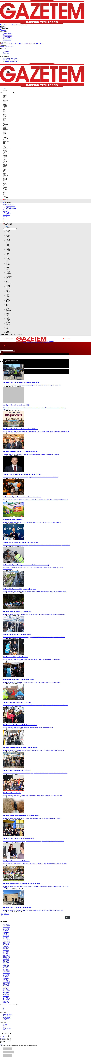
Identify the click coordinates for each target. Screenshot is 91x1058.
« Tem (1, 1044)
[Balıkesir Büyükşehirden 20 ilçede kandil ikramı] (13, 676)
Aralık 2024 (6, 950)
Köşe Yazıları (6, 212)
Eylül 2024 (5, 953)
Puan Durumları (7, 1018)
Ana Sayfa (4, 24)
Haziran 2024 (6, 957)
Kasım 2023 (6, 966)
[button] (4, 345)
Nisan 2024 (6, 960)
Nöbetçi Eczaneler (6, 43)
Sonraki (7, 914)
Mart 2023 (5, 976)
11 (2, 1038)
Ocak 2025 (5, 948)
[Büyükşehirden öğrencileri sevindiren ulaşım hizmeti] (13, 744)
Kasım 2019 (6, 997)
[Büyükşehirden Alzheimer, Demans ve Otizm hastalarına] (13, 812)
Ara (1, 915)
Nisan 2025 (6, 945)
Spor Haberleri (6, 37)
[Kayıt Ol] (63, 338)
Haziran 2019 (6, 998)
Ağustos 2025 (6, 939)
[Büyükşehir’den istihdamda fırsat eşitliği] (13, 402)
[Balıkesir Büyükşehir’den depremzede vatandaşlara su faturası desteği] (13, 562)
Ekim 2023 (5, 968)
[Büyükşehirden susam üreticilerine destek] (13, 767)
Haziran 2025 (6, 942)
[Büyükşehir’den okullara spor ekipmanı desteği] (13, 835)
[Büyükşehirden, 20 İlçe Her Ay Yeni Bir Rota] (13, 608)
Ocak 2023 (5, 979)
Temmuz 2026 (6, 925)
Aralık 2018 (6, 1002)
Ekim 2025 (5, 937)
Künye (4, 216)
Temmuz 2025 (6, 941)
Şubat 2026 (6, 932)
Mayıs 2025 (6, 943)
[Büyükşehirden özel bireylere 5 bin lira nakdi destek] (13, 722)
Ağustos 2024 (6, 955)
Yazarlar (24, 24)
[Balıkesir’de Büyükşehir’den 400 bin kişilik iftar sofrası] (13, 539)
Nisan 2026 (6, 929)
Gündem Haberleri (7, 33)
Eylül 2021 (5, 989)
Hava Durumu (15, 43)
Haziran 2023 (6, 973)
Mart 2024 (5, 961)
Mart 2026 (5, 930)
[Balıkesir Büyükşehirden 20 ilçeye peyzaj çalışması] (13, 586)
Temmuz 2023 (6, 971)
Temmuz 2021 (6, 991)
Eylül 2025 (5, 938)
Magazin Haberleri (7, 38)
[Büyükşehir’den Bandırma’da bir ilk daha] (13, 858)
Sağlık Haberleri (7, 40)
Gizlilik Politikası (7, 1028)
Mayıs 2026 (6, 928)
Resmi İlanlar (6, 215)
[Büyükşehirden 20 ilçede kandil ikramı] (13, 654)
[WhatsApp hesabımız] (11, 339)
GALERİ (8, 223)
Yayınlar (3, 30)
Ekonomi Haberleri (7, 35)
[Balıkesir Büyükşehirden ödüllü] (13, 517)
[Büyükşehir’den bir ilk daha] (13, 790)
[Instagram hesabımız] (3, 221)
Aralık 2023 (6, 965)
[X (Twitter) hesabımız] (3, 52)
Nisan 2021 (6, 992)
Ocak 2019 (5, 1001)
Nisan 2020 (6, 994)
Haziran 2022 (6, 983)
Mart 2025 (5, 946)
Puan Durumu (40, 43)
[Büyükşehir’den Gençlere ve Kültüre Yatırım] (13, 904)
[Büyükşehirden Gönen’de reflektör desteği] (13, 699)
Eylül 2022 (5, 980)
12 (4, 1038)
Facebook (6, 51)
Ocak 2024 (5, 964)
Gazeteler (33, 43)
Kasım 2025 (6, 936)
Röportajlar (5, 211)
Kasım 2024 (6, 951)
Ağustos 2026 (6, 924)
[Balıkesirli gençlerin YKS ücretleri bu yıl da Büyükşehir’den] (13, 471)
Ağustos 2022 (6, 982)
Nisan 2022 (6, 985)
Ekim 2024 (5, 952)
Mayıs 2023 (6, 974)
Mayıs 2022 (6, 984)
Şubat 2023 (6, 978)
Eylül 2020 (5, 993)
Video (19, 24)
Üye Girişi (3, 27)
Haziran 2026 (6, 927)
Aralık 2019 (6, 996)
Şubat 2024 (6, 962)
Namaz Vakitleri (25, 43)
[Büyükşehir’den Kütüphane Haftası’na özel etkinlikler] (13, 426)
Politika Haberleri (7, 36)
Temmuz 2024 (6, 956)
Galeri (15, 24)
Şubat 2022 (6, 987)
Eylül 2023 (5, 969)
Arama (10, 24)
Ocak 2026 (5, 933)
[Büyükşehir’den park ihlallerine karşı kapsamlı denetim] (13, 379)
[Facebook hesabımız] (3, 218)
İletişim (4, 1029)
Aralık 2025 (6, 934)
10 (0, 1038)
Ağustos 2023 (6, 970)
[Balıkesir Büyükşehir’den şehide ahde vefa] (13, 631)
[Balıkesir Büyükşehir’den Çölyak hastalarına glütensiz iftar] (13, 494)
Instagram (6, 53)
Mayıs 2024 (6, 959)
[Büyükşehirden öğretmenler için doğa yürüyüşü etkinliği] (13, 881)
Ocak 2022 (5, 988)
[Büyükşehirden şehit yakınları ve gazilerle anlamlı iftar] (13, 448)
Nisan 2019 (6, 999)
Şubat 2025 (6, 947)
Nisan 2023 (6, 975)
